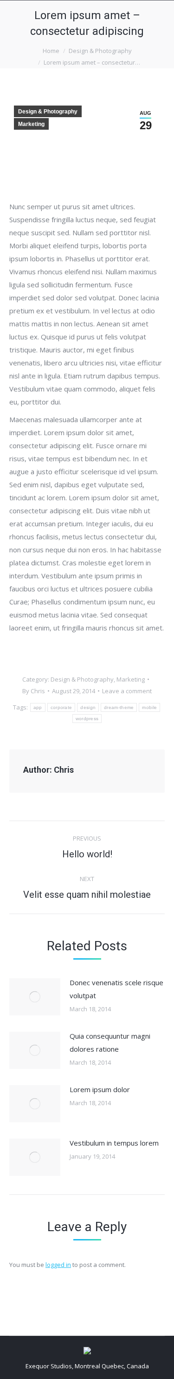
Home (51, 50)
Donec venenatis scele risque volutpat (116, 989)
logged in (58, 1264)
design (88, 707)
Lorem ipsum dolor (100, 1089)
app (37, 707)
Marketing (31, 124)
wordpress (87, 718)
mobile (149, 707)
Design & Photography (100, 50)
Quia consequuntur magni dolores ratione (110, 1042)
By (33, 691)
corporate (61, 707)
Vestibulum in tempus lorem (114, 1142)
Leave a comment (127, 691)
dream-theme (119, 707)
